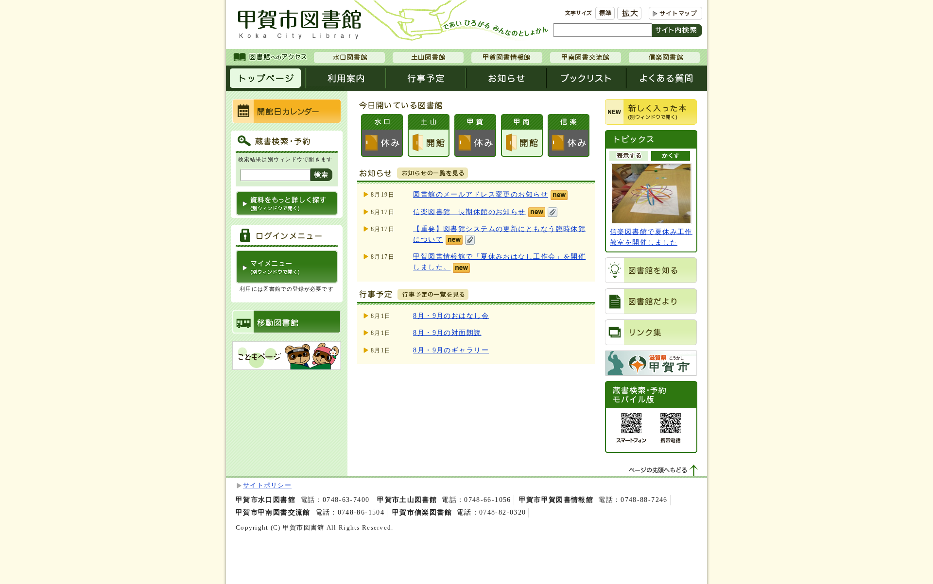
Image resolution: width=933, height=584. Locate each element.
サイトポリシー (267, 485)
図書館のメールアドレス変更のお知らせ (480, 194)
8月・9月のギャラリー (451, 350)
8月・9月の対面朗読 (447, 332)
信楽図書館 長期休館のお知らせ (469, 212)
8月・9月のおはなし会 (451, 315)
